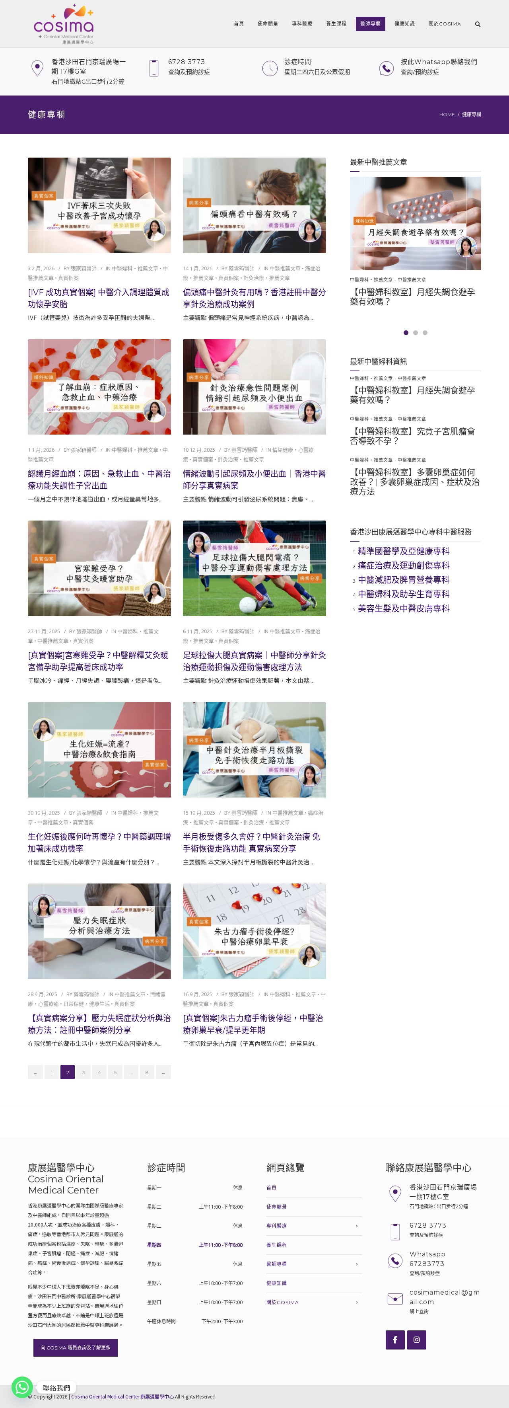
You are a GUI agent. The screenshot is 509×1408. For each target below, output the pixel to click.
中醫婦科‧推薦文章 (135, 268)
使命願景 (268, 24)
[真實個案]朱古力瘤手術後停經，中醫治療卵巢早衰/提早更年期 (253, 1024)
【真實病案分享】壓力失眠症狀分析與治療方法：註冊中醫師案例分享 (99, 1024)
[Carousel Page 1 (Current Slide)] (406, 332)
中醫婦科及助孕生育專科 (404, 594)
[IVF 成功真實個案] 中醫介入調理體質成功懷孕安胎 (98, 298)
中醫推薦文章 (285, 268)
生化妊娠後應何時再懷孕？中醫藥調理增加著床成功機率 (99, 843)
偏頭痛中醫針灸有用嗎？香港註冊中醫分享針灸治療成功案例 (254, 298)
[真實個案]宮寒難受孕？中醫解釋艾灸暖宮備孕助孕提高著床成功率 (98, 661)
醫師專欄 (370, 24)
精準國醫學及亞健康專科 (404, 551)
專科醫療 (302, 24)
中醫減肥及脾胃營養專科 (404, 580)
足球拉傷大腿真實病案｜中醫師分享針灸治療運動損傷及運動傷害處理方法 (254, 661)
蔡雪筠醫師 (241, 268)
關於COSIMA (445, 24)
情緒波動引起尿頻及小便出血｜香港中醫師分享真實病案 (254, 480)
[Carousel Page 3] (425, 332)
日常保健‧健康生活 (86, 1003)
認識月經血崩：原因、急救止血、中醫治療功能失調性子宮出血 (99, 480)
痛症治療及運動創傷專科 (404, 565)
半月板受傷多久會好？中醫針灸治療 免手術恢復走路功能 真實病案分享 (251, 843)
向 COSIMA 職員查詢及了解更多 (76, 1348)
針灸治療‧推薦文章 (266, 277)
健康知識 (404, 24)
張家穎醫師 (84, 268)
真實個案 (68, 277)
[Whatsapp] (22, 1387)
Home (447, 114)
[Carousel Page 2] (415, 332)
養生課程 (336, 24)
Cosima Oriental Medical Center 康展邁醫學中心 (122, 1396)
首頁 (239, 24)
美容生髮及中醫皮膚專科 (404, 608)
